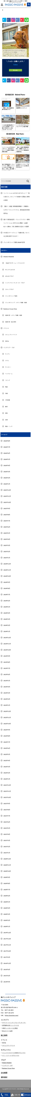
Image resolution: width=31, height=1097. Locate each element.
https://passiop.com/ (11, 1015)
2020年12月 (7, 859)
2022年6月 (6, 748)
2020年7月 (6, 889)
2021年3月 (6, 840)
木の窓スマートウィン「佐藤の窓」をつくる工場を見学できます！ (16, 234)
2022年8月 (6, 736)
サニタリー (8, 367)
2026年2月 (6, 478)
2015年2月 (6, 975)
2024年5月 (6, 607)
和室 (6, 387)
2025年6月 (6, 527)
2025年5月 (6, 533)
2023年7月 (6, 668)
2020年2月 (6, 920)
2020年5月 (6, 902)
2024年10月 (7, 576)
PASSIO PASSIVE (8, 256)
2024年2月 (6, 625)
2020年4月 (6, 908)
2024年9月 (6, 582)
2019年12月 (7, 932)
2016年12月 (7, 963)
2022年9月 (6, 730)
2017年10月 (7, 951)
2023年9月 (6, 656)
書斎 (6, 406)
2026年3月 (6, 471)
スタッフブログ (9, 289)
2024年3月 (6, 619)
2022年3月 (6, 766)
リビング (7, 380)
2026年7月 (6, 447)
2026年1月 (6, 484)
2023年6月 (6, 674)
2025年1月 (6, 557)
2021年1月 (6, 853)
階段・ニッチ (8, 426)
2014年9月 (6, 982)
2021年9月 (6, 803)
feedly (16, 70)
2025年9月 (6, 508)
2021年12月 (7, 785)
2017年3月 (6, 957)
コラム (7, 360)
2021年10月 (7, 797)
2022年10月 (7, 723)
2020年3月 (6, 914)
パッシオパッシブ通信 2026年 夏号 (14, 242)
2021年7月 (6, 816)
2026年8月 (6, 441)
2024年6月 (6, 600)
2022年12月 (7, 711)
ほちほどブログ (9, 276)
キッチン (7, 354)
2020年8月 (6, 883)
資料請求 (4, 1077)
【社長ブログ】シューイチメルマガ (14, 263)
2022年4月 (6, 760)
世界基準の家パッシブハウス (10, 1025)
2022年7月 (6, 742)
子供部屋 (7, 400)
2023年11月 (7, 644)
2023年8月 (6, 662)
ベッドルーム (8, 373)
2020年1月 (6, 926)
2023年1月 (6, 705)
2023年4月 (6, 687)
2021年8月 (6, 809)
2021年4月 (6, 834)
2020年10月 (7, 871)
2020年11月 (7, 865)
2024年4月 (6, 613)
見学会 (7, 341)
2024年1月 (6, 631)
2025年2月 (6, 551)
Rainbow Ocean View (10, 309)
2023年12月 (7, 637)
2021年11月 (7, 791)
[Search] (28, 181)
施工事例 (4, 1035)
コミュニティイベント (11, 334)
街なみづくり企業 (7, 1031)
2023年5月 (6, 680)
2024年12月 (7, 564)
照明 (6, 413)
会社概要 (4, 1073)
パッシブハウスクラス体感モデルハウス (13, 1053)
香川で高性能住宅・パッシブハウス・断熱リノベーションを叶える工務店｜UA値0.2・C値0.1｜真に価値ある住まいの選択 (16, 223)
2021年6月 (6, 822)
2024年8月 (6, 588)
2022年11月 (7, 717)
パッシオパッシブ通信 (11, 296)
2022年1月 (6, 779)
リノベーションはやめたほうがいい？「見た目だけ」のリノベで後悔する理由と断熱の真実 (16, 196)
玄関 (6, 420)
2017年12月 (7, 939)
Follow (15, 64)
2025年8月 (6, 514)
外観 (6, 393)
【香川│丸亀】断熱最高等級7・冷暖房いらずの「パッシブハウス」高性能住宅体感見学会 (16, 209)
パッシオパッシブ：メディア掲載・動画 (16, 302)
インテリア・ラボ (8, 347)
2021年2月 (6, 846)
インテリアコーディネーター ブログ (15, 283)
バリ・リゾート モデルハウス (10, 1055)
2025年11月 (7, 496)
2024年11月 (7, 570)
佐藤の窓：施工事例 (10, 322)
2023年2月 (6, 699)
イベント (6, 328)
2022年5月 (6, 754)
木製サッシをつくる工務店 (10, 1028)
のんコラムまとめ (10, 269)
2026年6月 (6, 453)
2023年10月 (7, 650)
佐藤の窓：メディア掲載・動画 (13, 315)
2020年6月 (6, 896)
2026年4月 (6, 465)
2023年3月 (6, 693)
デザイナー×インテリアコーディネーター (14, 1022)
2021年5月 (6, 828)
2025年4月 (6, 539)
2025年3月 (6, 545)
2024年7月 (6, 594)
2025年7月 (6, 521)
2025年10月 (7, 502)
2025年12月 (7, 490)
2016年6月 (6, 969)
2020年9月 (6, 877)
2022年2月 (6, 773)
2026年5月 (6, 459)
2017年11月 (7, 945)
